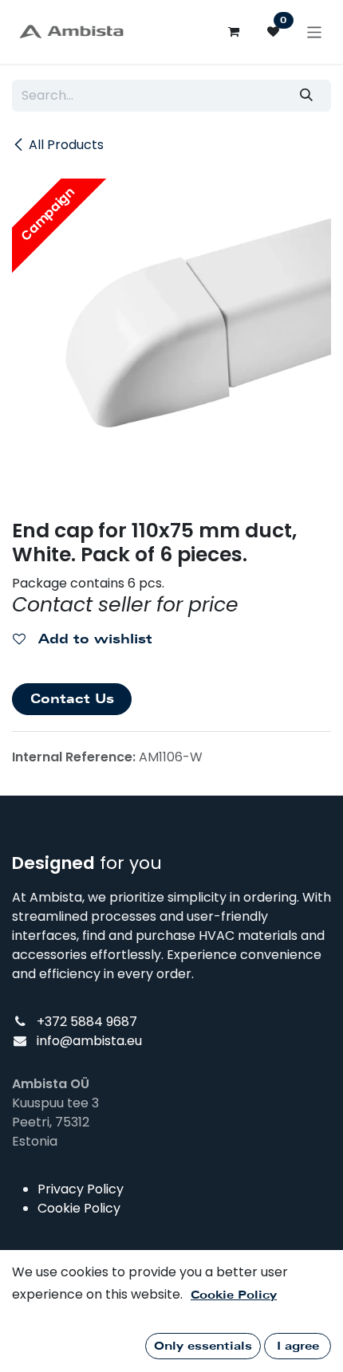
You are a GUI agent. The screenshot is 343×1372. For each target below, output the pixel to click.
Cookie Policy (78, 1208)
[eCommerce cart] (234, 32)
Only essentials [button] (203, 1345)
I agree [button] (298, 1345)
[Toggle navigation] (315, 31)
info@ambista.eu (89, 1041)
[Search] (306, 96)
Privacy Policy (80, 1189)
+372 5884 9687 (87, 1021)
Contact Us (72, 698)
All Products (66, 145)
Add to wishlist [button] (93, 639)
